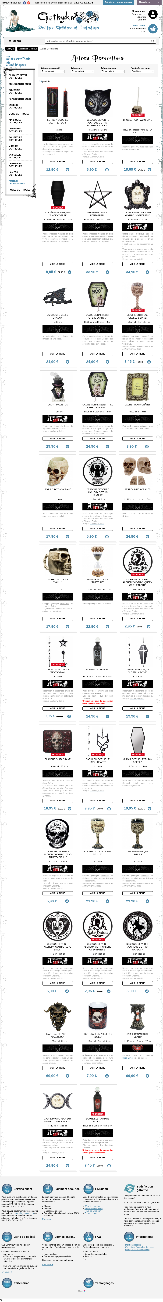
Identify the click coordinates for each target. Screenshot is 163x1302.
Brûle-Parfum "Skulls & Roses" (97, 1035)
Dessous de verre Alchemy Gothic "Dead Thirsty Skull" (57, 854)
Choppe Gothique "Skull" (58, 581)
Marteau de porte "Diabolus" (57, 1035)
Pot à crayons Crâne (58, 489)
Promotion (137, 115)
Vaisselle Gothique (15, 156)
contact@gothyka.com (23, 1213)
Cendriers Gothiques (15, 164)
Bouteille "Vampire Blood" (97, 1120)
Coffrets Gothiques (15, 130)
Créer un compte (141, 18)
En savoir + (47, 1219)
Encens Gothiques (15, 106)
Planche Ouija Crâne (58, 759)
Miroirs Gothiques (15, 147)
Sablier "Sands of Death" (138, 1035)
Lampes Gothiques (15, 173)
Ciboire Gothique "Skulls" (137, 853)
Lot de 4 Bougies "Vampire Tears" (57, 121)
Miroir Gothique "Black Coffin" (137, 760)
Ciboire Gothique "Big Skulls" (97, 853)
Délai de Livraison (93, 1206)
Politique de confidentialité (137, 1249)
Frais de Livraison (93, 1211)
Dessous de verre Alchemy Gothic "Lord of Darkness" (97, 947)
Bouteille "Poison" (97, 669)
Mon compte (139, 11)
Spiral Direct (127, 1058)
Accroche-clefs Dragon (57, 316)
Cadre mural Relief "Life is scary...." (97, 316)
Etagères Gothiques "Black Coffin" (58, 214)
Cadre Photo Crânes (138, 404)
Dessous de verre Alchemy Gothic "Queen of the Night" (137, 582)
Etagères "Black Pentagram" (97, 214)
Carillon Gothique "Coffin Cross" (137, 671)
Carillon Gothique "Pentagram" (58, 671)
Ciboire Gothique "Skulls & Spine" (137, 316)
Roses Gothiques (19, 190)
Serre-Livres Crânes (137, 489)
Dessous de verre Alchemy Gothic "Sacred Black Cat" (97, 123)
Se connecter (139, 14)
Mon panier (139, 25)
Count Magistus (58, 404)
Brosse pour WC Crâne (137, 120)
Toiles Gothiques (20, 84)
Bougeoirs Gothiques (15, 138)
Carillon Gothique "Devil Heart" (98, 760)
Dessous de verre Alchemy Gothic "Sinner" (97, 492)
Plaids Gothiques (20, 99)
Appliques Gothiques (15, 121)
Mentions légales (133, 1245)
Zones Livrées (91, 1213)
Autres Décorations (49, 49)
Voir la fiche (57, 161)
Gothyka (10, 49)
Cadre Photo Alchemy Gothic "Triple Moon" (57, 1120)
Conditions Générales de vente (139, 1247)
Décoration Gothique (27, 49)
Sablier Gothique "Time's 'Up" (98, 581)
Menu (15, 41)
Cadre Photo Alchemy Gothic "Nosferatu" (137, 214)
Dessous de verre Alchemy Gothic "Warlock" (137, 947)
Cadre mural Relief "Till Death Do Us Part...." (97, 406)
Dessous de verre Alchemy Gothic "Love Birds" (57, 947)
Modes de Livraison (94, 1208)
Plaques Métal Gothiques (18, 76)
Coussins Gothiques (15, 91)
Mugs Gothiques (19, 114)
